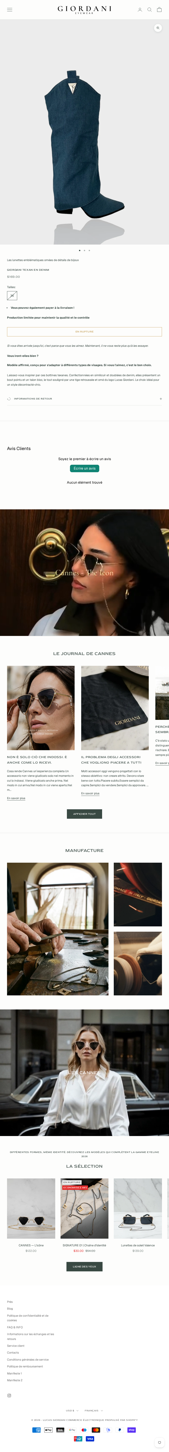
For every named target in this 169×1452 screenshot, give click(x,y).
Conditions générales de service (28, 1359)
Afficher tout (84, 814)
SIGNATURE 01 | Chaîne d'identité (84, 1245)
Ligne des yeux (84, 1266)
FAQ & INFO (15, 1327)
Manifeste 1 (14, 1373)
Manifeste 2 (14, 1380)
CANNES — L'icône (31, 1245)
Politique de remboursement (25, 1366)
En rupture (84, 331)
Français (91, 1410)
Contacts (13, 1352)
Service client (15, 1346)
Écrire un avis (85, 468)
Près (10, 1302)
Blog (10, 1308)
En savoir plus (16, 798)
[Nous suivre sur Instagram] (9, 1395)
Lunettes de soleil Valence (138, 1245)
